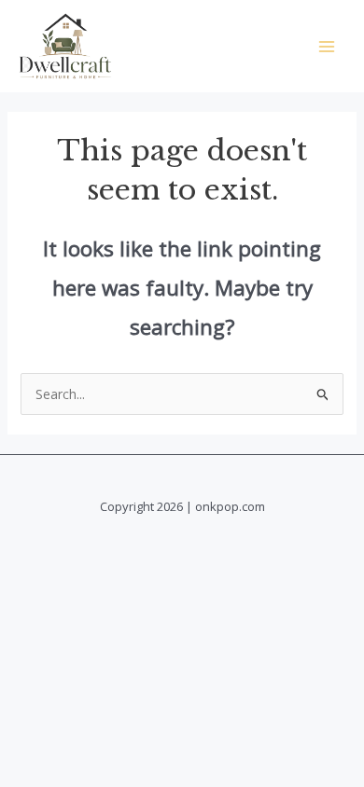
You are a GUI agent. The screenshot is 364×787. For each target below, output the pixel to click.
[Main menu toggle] (326, 46)
